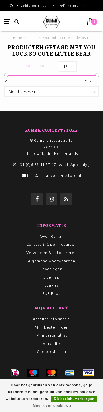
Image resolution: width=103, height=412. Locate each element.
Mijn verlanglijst (51, 335)
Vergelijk (51, 343)
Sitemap (51, 277)
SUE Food (51, 293)
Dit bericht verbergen (74, 399)
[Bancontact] (70, 373)
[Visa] (88, 373)
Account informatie (51, 319)
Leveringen (51, 269)
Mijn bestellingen (51, 327)
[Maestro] (33, 373)
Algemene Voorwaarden (51, 261)
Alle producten (51, 351)
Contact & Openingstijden (51, 244)
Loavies (51, 285)
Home (17, 37)
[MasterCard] (51, 373)
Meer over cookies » (52, 406)
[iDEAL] (15, 373)
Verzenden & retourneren (51, 253)
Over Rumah (52, 236)
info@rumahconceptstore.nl (54, 175)
